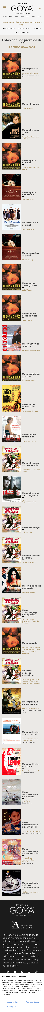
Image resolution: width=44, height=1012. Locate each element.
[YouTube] (29, 972)
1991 (33, 16)
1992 (27, 16)
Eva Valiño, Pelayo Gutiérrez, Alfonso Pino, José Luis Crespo (31, 650)
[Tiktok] (22, 972)
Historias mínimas (31, 892)
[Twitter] (8, 972)
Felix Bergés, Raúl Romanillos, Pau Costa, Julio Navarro (31, 681)
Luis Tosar (27, 290)
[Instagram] (36, 972)
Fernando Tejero (30, 411)
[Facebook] (15, 972)
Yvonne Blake (28, 593)
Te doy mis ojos (30, 73)
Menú (5, 8)
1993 (22, 16)
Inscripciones (9, 28)
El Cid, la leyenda (30, 708)
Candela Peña (29, 381)
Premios (37, 28)
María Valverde (29, 441)
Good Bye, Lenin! (30, 771)
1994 (16, 16)
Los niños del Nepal (31, 831)
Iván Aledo (27, 532)
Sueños (26, 801)
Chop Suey (27, 260)
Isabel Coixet (28, 199)
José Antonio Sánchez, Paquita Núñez (30, 621)
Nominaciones (24, 28)
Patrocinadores (22, 32)
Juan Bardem (28, 229)
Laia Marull (27, 320)
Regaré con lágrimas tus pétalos (28, 860)
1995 (10, 16)
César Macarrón (29, 562)
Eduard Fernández (31, 350)
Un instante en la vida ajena (30, 740)
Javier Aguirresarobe (29, 501)
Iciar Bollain (27, 108)
